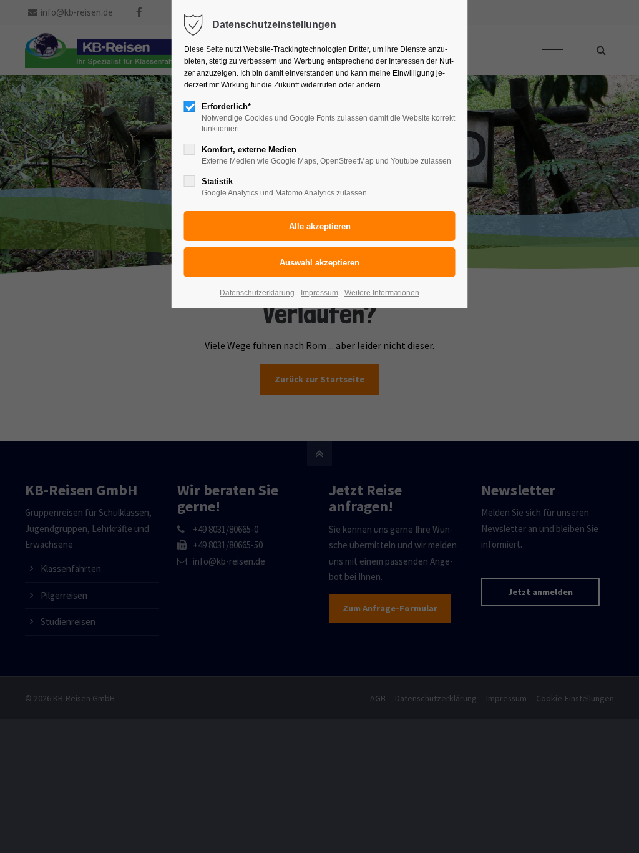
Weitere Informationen (381, 292)
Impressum (319, 292)
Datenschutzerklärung (257, 292)
